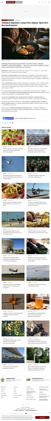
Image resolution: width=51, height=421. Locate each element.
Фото (15, 389)
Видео (15, 391)
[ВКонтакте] (5, 123)
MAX (35, 118)
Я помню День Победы (43, 386)
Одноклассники (42, 2)
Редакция (41, 392)
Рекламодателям (42, 394)
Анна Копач (17, 20)
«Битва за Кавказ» (30, 389)
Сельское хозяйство (18, 395)
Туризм (15, 393)
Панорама (4, 20)
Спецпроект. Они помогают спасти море (44, 390)
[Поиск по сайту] (48, 2)
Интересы (16, 397)
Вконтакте (39, 2)
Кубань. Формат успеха (31, 399)
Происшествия (4, 395)
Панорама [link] (5, 146)
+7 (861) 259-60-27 (19, 410)
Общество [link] (29, 146)
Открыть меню (2, 2)
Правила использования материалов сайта (44, 397)
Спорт (2, 397)
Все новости (3, 386)
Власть (2, 391)
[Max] (13, 123)
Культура (16, 386)
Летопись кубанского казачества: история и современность (30, 392)
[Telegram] (10, 123)
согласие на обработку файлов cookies (23, 419)
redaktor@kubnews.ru (31, 410)
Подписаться (9, 118)
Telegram (45, 2)
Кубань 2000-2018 (30, 397)
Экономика (3, 393)
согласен (42, 417)
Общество (3, 389)
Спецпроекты (29, 395)
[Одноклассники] (8, 123)
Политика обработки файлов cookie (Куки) (43, 400)
